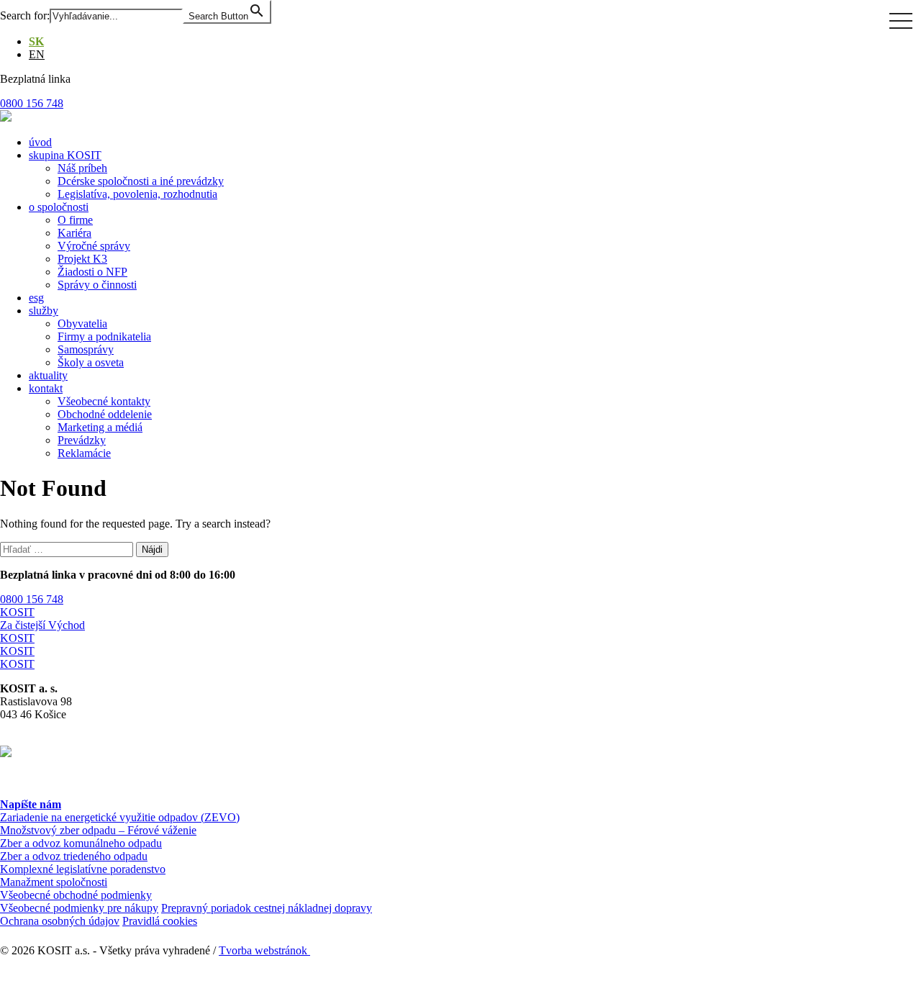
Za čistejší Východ (42, 625)
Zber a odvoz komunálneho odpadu (81, 843)
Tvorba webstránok (264, 950)
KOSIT (17, 612)
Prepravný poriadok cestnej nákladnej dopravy (266, 908)
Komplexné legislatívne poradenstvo (82, 869)
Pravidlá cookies (159, 921)
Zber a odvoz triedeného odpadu (74, 856)
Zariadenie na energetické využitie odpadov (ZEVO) (120, 817)
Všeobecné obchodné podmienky (76, 895)
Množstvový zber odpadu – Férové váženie (98, 830)
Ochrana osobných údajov (59, 921)
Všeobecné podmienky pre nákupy (79, 908)
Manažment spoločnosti (53, 882)
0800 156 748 (31, 599)
